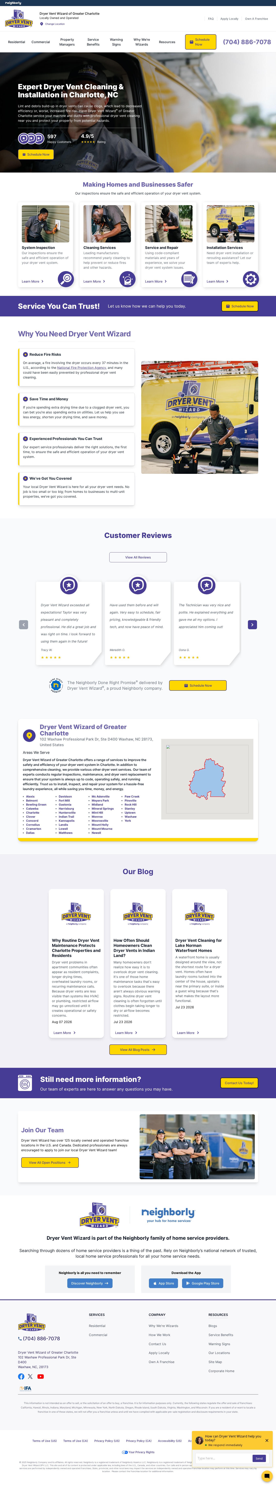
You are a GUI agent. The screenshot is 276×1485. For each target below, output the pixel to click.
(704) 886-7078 (41, 1338)
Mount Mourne (102, 828)
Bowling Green (36, 804)
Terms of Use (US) (44, 1440)
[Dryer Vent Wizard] (19, 18)
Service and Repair (161, 247)
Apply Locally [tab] (229, 18)
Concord (32, 820)
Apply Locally (159, 1353)
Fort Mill (64, 800)
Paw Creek (132, 796)
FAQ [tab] (211, 18)
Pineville (130, 800)
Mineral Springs (103, 808)
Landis (63, 824)
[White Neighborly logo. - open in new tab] (13, 3)
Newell (96, 832)
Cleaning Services (99, 247)
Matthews (66, 832)
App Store (166, 1283)
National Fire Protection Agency (81, 368)
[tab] (16, 41)
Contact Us (157, 1344)
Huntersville (67, 812)
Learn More (30, 281)
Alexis (30, 796)
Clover (30, 816)
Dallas (30, 832)
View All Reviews (138, 557)
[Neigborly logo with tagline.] (168, 1215)
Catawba (32, 808)
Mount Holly (100, 824)
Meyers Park (100, 800)
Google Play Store (205, 1283)
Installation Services (225, 247)
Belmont (32, 800)
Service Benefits (221, 1335)
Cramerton (33, 828)
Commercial (98, 1335)
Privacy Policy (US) (107, 1440)
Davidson (65, 796)
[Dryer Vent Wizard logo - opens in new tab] (99, 1215)
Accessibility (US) (170, 1440)
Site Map (215, 1362)
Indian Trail (66, 816)
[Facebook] (21, 1376)
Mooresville (100, 820)
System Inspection (38, 247)
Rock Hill (131, 804)
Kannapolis (67, 820)
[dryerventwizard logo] (48, 1322)
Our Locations (219, 1353)
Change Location (55, 23)
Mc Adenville (101, 796)
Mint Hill (97, 812)
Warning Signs (219, 1344)
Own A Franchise (161, 1362)
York (128, 820)
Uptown (130, 812)
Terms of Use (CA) (75, 1440)
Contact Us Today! (239, 1083)
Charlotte (32, 812)
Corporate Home (221, 1371)
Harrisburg (66, 808)
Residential (97, 1326)
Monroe (97, 816)
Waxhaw (131, 816)
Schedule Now (38, 154)
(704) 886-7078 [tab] (247, 42)
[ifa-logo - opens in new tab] (25, 1388)
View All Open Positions (47, 1163)
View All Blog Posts (135, 1050)
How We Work (159, 1335)
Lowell (63, 828)
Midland (97, 804)
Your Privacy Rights (142, 1452)
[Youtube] (40, 1376)
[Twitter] (31, 1376)
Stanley (130, 808)
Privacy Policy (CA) (139, 1440)
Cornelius (33, 824)
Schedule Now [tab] (202, 41)
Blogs (213, 1326)
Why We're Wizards (163, 1326)
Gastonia (65, 804)
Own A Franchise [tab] (256, 18)
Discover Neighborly (87, 1283)
